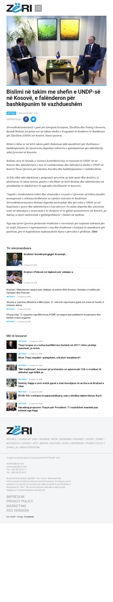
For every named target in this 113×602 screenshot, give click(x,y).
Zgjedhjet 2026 (28, 439)
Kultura (55, 443)
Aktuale (11, 113)
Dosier (26, 443)
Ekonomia (65, 439)
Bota (54, 439)
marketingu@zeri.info (16, 466)
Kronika (44, 439)
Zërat (99, 439)
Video (65, 443)
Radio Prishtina (30, 447)
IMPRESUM (15, 497)
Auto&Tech (13, 443)
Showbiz (79, 439)
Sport (90, 439)
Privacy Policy (94, 443)
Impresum (77, 443)
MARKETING (16, 506)
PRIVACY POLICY (19, 501)
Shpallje (12, 447)
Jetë (35, 443)
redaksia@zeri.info (15, 463)
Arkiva (44, 443)
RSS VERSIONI (17, 510)
